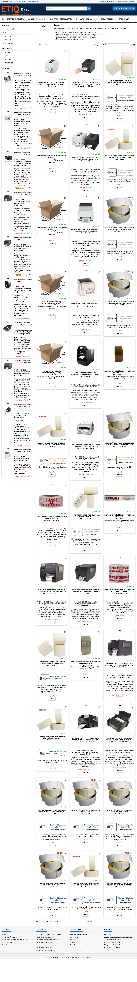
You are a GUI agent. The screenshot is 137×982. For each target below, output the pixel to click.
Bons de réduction (76, 945)
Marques (5, 25)
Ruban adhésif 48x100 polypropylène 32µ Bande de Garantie (52, 517)
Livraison (4, 935)
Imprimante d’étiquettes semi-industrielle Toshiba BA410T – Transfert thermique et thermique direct (23, 279)
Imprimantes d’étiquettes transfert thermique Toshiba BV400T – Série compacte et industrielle (85, 159)
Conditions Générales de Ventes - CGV (15, 940)
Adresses (73, 942)
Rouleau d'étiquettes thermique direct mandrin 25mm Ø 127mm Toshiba (119, 156)
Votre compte (76, 930)
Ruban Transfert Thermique (45, 950)
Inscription (132, 2)
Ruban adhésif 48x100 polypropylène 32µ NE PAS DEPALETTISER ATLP (119, 590)
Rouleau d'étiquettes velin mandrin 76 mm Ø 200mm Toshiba (86, 811)
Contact (108, 930)
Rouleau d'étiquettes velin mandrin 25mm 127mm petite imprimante (52, 662)
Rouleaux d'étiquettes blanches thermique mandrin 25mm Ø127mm (119, 82)
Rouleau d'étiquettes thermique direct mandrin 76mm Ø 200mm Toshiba (119, 302)
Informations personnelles (79, 935)
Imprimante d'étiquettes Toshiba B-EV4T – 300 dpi (23, 449)
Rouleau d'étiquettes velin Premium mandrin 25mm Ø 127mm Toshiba (86, 884)
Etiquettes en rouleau (43, 945)
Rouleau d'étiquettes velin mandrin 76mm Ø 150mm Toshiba (52, 884)
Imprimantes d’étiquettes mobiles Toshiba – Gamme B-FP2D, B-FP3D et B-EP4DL (23, 322)
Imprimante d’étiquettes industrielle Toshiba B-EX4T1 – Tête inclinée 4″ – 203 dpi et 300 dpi (23, 192)
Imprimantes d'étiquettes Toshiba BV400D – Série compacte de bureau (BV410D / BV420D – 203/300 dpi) (52, 84)
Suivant (90, 921)
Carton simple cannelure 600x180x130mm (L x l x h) (51, 372)
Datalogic (8, 40)
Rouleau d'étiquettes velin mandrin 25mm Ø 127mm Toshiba (52, 737)
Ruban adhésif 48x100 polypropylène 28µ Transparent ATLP (120, 372)
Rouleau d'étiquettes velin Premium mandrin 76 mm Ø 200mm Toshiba (119, 884)
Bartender (8, 36)
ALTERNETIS (8, 52)
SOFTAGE (7, 59)
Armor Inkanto (9, 29)
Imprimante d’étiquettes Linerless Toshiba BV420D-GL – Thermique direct (23, 404)
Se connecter (121, 2)
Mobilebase (8, 43)
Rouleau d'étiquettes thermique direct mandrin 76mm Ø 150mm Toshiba (119, 228)
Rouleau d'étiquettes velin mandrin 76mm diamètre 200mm (119, 811)
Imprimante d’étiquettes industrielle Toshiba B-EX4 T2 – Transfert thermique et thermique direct (23, 237)
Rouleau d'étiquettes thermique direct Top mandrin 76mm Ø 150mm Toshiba (119, 444)
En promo (6, 68)
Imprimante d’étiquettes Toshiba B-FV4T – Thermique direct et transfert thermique (85, 231)
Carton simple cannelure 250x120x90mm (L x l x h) (51, 156)
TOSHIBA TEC (9, 63)
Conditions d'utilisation (9, 937)
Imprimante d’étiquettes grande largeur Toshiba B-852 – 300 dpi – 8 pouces (23, 112)
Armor (6, 56)
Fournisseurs (7, 49)
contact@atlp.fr (33, 2)
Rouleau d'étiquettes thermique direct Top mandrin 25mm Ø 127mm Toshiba (51, 444)
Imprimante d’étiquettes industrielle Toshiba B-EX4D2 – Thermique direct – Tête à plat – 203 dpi (23, 361)
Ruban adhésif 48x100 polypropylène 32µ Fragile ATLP (119, 516)
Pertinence (116, 45)
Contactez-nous (7, 942)
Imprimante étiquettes (44, 948)
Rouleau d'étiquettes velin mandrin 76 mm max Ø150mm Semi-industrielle (52, 811)
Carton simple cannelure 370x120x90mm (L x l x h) (52, 228)
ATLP (6, 33)
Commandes (74, 937)
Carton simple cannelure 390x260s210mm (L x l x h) (51, 302)
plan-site (5, 945)
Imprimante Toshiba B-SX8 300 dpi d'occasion (23, 73)
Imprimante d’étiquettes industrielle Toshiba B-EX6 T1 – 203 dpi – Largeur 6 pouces (23, 152)
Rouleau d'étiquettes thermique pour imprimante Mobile (86, 516)
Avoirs (72, 940)
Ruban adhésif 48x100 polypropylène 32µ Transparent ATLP (86, 662)
